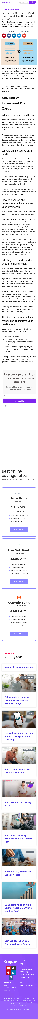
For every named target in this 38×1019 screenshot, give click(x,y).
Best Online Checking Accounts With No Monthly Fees (18, 838)
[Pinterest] (8, 972)
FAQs (21, 966)
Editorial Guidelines (9, 990)
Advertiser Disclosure (12, 10)
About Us (6, 985)
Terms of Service (25, 977)
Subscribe (19, 401)
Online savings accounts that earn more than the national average (17, 700)
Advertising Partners (10, 988)
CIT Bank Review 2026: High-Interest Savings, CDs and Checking (19, 736)
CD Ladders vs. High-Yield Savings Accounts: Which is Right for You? (18, 908)
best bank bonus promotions (19, 667)
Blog (21, 964)
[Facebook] (11, 977)
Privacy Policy (24, 972)
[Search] (32, 2)
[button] (19, 10)
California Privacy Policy (27, 974)
